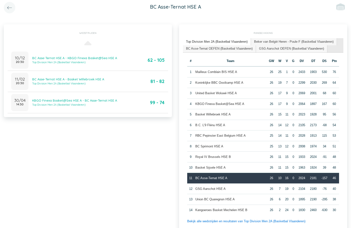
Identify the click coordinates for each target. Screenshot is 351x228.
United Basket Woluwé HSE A (216, 93)
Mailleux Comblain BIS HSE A (216, 72)
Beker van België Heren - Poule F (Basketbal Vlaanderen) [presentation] (294, 41)
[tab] (217, 42)
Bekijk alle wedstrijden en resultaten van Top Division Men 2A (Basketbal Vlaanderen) (246, 221)
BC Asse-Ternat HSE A (211, 178)
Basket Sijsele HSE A (210, 167)
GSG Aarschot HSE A (210, 189)
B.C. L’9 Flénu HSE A (210, 125)
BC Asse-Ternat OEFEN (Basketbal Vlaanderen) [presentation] (219, 48)
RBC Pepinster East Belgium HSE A (220, 135)
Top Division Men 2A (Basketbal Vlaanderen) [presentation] (217, 41)
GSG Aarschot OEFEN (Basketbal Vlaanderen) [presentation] (291, 48)
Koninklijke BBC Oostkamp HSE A (219, 82)
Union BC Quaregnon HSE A (215, 199)
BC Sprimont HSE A (209, 146)
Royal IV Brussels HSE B (213, 157)
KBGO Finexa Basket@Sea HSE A (219, 104)
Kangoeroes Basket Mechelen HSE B (221, 210)
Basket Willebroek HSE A (213, 114)
